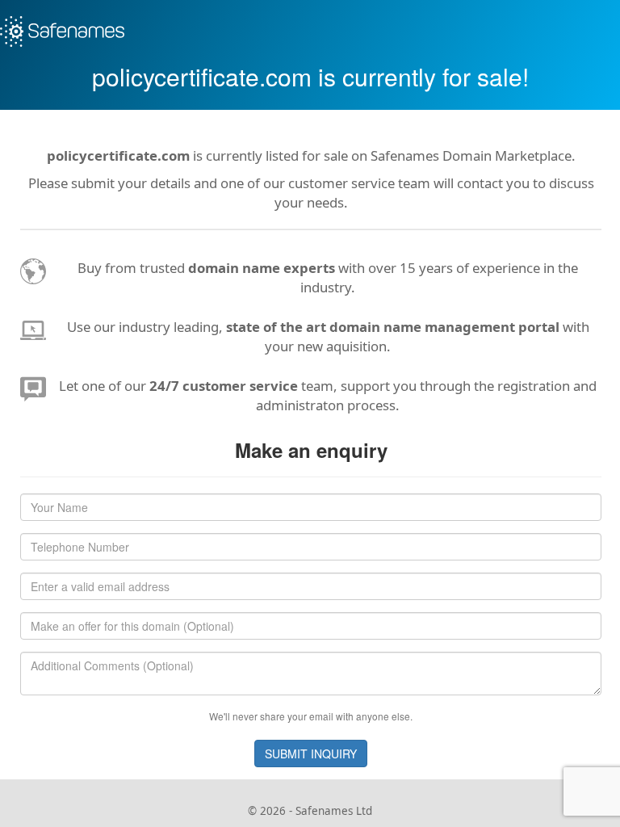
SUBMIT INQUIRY (311, 753)
